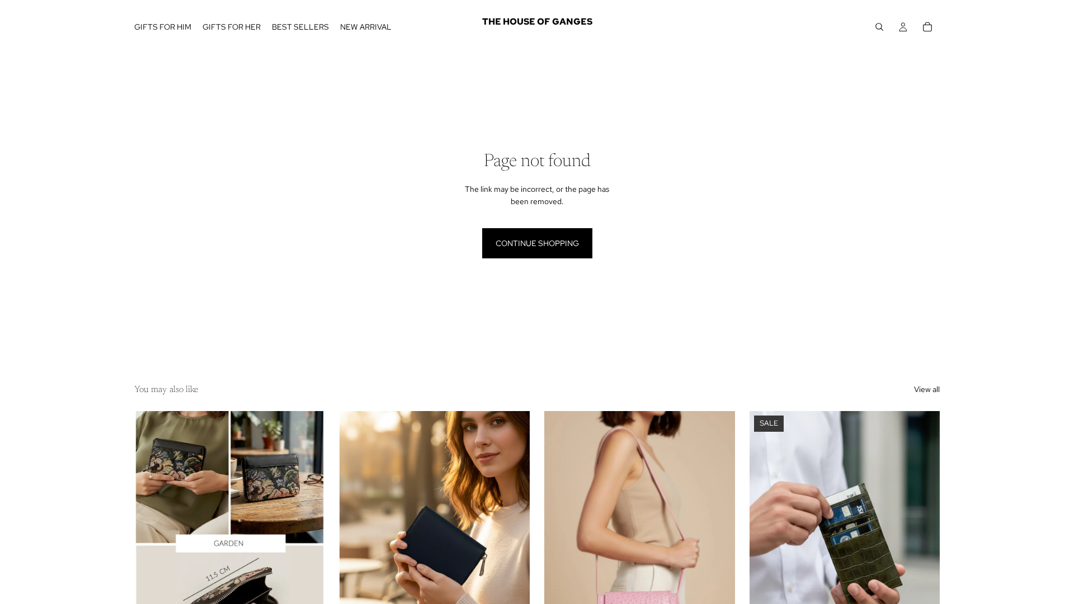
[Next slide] (308, 530)
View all (927, 389)
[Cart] (927, 27)
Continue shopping (537, 243)
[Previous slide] (151, 530)
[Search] (879, 27)
